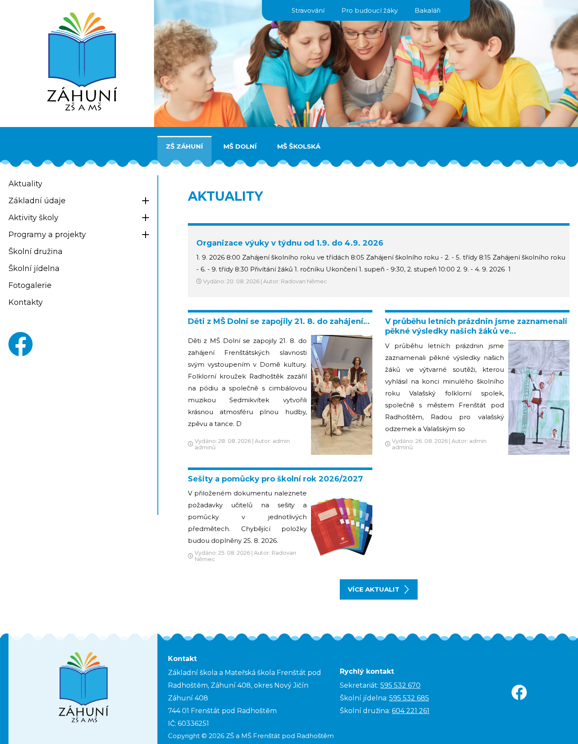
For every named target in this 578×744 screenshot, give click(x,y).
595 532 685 (409, 698)
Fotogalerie (30, 285)
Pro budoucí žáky (369, 10)
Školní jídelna (34, 268)
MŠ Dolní (240, 146)
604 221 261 (410, 711)
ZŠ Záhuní (184, 146)
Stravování (308, 10)
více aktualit (373, 589)
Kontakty (25, 302)
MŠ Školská (298, 146)
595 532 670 (400, 685)
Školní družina (35, 251)
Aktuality (25, 183)
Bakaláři (427, 10)
